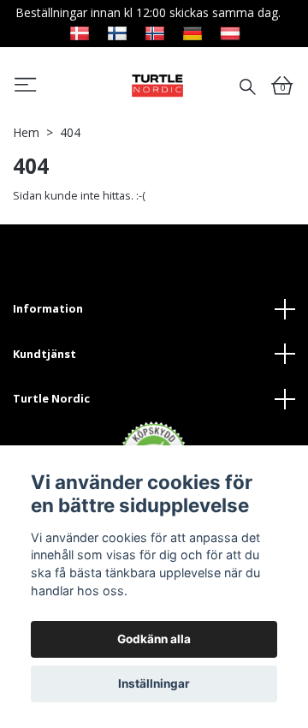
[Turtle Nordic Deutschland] (192, 31)
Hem (26, 132)
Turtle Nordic (51, 398)
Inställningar (154, 683)
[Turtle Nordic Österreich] (230, 31)
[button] (26, 87)
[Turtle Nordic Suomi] (117, 31)
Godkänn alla (154, 639)
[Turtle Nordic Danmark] (79, 31)
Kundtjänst (44, 353)
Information (48, 308)
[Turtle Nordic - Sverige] (157, 85)
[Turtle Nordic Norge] (155, 31)
